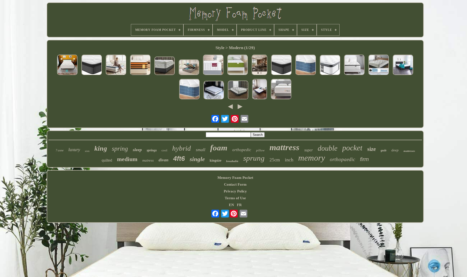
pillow (260, 150)
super (308, 150)
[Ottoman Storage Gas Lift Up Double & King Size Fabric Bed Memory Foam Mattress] (259, 65)
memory (311, 157)
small (200, 149)
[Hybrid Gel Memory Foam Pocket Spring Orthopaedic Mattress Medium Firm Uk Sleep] (330, 65)
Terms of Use (235, 198)
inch (289, 159)
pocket (352, 147)
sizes (87, 151)
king (100, 148)
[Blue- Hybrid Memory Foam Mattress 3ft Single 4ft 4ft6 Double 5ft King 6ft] (91, 65)
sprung (254, 158)
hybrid (181, 148)
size (371, 149)
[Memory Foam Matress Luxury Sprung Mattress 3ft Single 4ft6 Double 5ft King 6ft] (189, 90)
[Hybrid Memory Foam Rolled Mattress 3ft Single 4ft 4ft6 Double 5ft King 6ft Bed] (281, 65)
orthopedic (241, 149)
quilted (107, 160)
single (197, 159)
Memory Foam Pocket (235, 178)
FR (239, 205)
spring (120, 148)
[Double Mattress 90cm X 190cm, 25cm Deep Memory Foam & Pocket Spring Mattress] (116, 65)
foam (218, 147)
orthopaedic (342, 159)
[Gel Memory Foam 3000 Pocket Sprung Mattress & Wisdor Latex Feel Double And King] (164, 66)
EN (231, 205)
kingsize (215, 160)
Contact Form (235, 184)
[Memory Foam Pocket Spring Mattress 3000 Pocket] (213, 90)
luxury (74, 149)
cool (164, 150)
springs (152, 150)
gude (383, 150)
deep (395, 150)
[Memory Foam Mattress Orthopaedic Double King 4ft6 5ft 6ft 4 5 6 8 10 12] (305, 65)
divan (163, 160)
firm (364, 159)
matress (148, 160)
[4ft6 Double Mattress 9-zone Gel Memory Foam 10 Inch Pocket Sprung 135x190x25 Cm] (140, 65)
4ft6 (179, 158)
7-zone (59, 150)
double (327, 148)
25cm (274, 159)
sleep (137, 149)
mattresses (409, 150)
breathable (232, 161)
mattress (284, 147)
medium (127, 159)
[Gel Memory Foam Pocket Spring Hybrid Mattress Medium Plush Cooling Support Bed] (237, 65)
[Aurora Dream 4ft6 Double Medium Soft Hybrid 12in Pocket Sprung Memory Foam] (260, 90)
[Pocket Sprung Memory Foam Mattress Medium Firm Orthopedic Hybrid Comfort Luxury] (354, 65)
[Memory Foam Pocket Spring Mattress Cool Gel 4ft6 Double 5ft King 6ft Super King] (67, 65)
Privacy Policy (235, 191)
